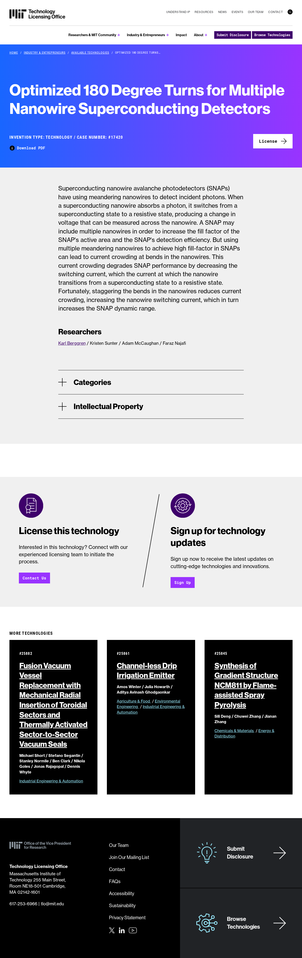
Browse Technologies (272, 35)
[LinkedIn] (122, 930)
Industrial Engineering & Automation (51, 781)
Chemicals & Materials (234, 730)
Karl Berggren (72, 343)
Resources (204, 12)
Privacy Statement (127, 917)
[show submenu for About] (206, 35)
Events (237, 12)
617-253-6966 (23, 903)
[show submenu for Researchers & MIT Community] (118, 35)
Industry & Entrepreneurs (146, 35)
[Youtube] (133, 930)
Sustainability (122, 905)
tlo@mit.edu (52, 903)
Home (13, 52)
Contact (275, 12)
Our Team (256, 12)
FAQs (115, 881)
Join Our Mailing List (129, 857)
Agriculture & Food (134, 701)
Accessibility (121, 893)
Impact (181, 35)
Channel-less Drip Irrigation (147, 670)
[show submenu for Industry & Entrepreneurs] (167, 35)
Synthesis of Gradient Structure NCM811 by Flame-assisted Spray (246, 685)
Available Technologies (90, 52)
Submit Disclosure (233, 35)
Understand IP (178, 12)
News (222, 12)
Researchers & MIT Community (92, 35)
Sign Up (182, 582)
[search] (290, 11)
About (198, 35)
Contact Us (34, 577)
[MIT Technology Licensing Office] (37, 14)
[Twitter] (112, 930)
